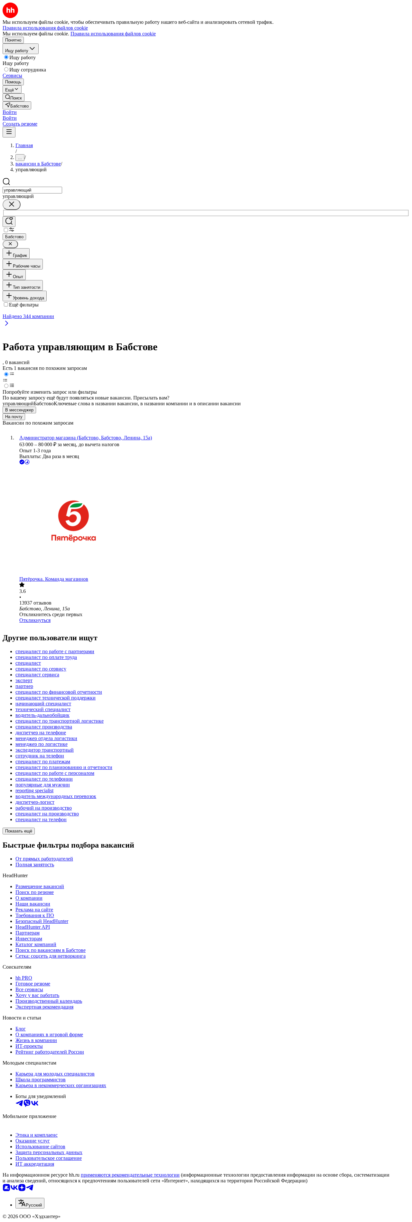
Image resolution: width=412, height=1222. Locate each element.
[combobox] (32, 190)
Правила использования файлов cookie (113, 33)
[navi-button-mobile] (9, 132)
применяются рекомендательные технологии (130, 1175)
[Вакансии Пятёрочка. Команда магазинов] (212, 521)
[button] (10, 112)
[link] (13, 97)
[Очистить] (12, 204)
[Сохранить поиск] (9, 221)
